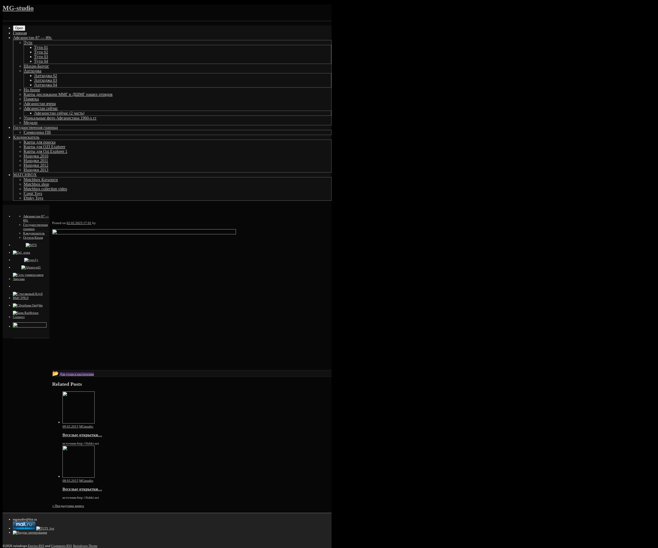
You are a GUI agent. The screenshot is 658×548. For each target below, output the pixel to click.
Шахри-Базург (36, 66)
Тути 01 (41, 47)
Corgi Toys (33, 193)
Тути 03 (41, 56)
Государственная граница (35, 127)
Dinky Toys (33, 198)
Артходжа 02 (45, 75)
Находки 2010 (36, 156)
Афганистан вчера (40, 103)
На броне (32, 90)
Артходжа (32, 71)
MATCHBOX (25, 174)
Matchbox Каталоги (41, 179)
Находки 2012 (36, 165)
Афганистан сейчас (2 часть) (59, 113)
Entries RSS (36, 546)
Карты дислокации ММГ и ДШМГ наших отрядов (68, 94)
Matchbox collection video (45, 189)
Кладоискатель (26, 137)
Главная (20, 33)
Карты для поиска (40, 142)
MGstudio (86, 426)
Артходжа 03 (45, 80)
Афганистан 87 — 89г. (32, 37)
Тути (28, 42)
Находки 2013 (36, 170)
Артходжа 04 (45, 85)
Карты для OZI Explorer (44, 147)
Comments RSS (61, 546)
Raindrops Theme (85, 546)
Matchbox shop (36, 184)
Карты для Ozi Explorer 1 (45, 151)
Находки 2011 (36, 160)
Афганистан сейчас (41, 108)
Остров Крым (33, 237)
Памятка (31, 99)
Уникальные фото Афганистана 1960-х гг (60, 118)
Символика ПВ (37, 132)
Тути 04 (41, 61)
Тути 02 (41, 52)
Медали (31, 122)
